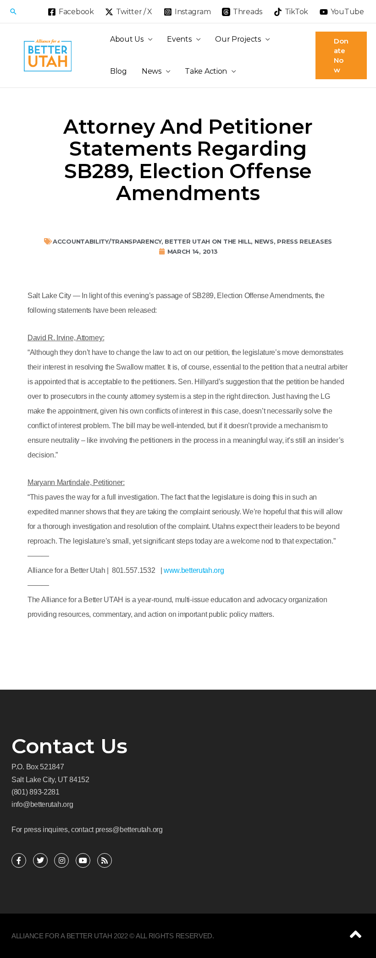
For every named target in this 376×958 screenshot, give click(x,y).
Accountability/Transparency (107, 241)
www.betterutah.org (193, 570)
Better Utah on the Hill (208, 241)
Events (179, 39)
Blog (118, 71)
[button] (13, 11)
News (151, 71)
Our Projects (237, 39)
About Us (127, 39)
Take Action (206, 71)
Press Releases (304, 241)
